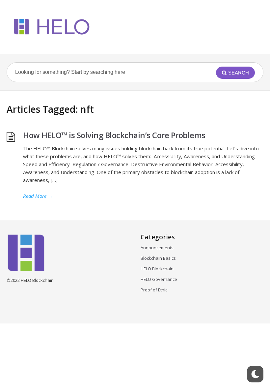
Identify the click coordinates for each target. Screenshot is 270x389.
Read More (38, 196)
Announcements (157, 248)
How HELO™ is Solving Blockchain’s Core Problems (115, 135)
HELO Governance (159, 279)
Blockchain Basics (158, 258)
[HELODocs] (50, 27)
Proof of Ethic (154, 290)
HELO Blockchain (157, 269)
